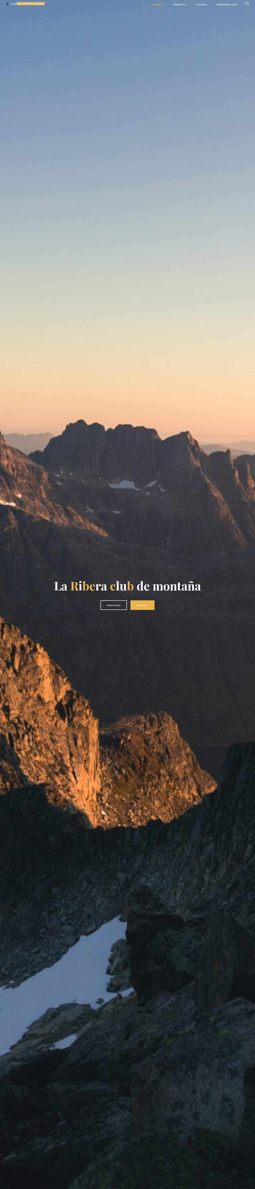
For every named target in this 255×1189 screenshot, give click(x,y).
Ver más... (142, 605)
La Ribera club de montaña (27, 3)
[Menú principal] (246, 3)
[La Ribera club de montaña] (7, 3)
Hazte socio (114, 605)
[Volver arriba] (243, 1177)
